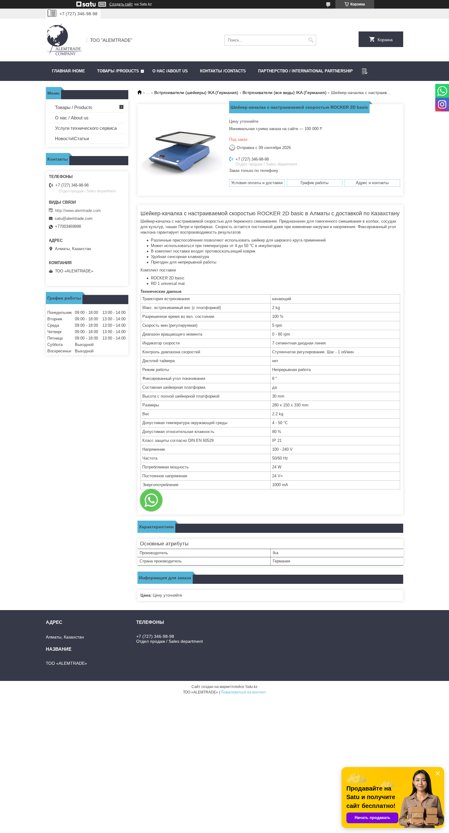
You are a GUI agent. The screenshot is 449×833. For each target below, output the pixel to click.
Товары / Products (73, 107)
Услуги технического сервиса (86, 128)
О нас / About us (72, 117)
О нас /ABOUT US (170, 71)
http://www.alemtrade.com (78, 210)
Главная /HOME (68, 71)
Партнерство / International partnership (305, 71)
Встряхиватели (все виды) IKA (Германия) (285, 92)
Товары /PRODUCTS (118, 71)
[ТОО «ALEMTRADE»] (64, 40)
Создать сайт (121, 4)
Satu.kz (251, 687)
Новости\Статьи (72, 138)
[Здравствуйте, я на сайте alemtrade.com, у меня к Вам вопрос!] (151, 500)
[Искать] (310, 40)
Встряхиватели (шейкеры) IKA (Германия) (196, 92)
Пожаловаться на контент (243, 692)
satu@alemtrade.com (74, 218)
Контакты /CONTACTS (223, 71)
